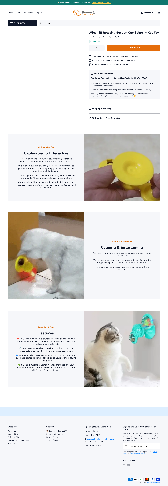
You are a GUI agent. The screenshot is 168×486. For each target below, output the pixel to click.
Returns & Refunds (54, 434)
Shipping (96, 37)
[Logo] (84, 12)
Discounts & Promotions (18, 440)
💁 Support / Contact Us (57, 431)
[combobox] (99, 23)
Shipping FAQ (14, 437)
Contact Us (148, 13)
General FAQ (13, 434)
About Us (12, 431)
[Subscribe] (157, 446)
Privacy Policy (52, 437)
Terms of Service (53, 440)
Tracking (11, 443)
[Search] (41, 23)
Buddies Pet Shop (153, 483)
